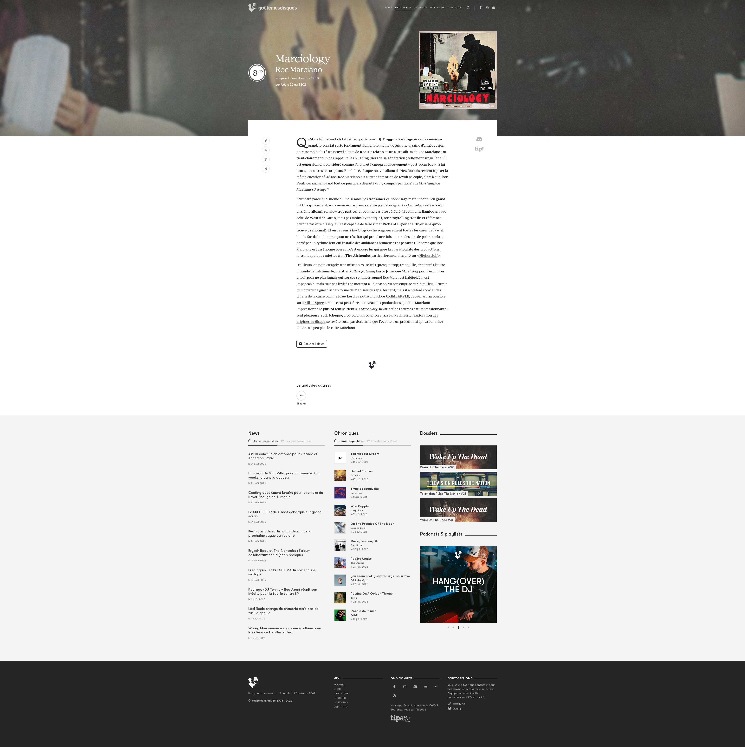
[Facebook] (480, 8)
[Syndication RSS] (394, 695)
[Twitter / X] (266, 150)
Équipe (457, 709)
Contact (459, 704)
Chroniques (403, 7)
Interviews (437, 7)
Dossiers (421, 7)
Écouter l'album (314, 344)
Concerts (455, 7)
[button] (448, 627)
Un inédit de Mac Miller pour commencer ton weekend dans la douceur (284, 475)
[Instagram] (487, 8)
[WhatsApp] (266, 159)
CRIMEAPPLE (397, 296)
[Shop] (494, 8)
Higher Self (428, 255)
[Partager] (266, 169)
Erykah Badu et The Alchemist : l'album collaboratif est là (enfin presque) (279, 553)
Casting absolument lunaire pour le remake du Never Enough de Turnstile (285, 495)
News (388, 7)
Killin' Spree (314, 302)
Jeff (283, 84)
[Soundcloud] (425, 687)
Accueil (339, 684)
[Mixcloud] (436, 687)
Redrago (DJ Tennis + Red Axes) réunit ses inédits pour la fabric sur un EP (282, 592)
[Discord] (415, 687)
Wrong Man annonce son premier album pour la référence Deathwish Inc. (284, 630)
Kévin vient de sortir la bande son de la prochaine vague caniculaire (279, 533)
